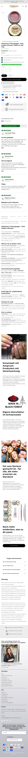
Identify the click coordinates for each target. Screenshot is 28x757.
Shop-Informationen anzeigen (10, 91)
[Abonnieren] (24, 732)
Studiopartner (4, 694)
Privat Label (4, 699)
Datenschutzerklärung (6, 675)
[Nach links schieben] (11, 38)
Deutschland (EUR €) (13, 739)
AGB (2, 673)
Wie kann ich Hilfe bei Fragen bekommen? (11, 573)
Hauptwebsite (4, 701)
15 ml (4, 75)
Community (4, 696)
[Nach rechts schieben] (16, 38)
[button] (22, 6)
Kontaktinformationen (6, 680)
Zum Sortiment (14, 545)
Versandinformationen (6, 682)
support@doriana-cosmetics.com (12, 717)
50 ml (10, 75)
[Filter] (22, 126)
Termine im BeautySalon (7, 702)
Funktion (20, 216)
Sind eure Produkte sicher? (8, 565)
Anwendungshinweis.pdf (7, 82)
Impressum (4, 677)
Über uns (3, 692)
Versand (7, 55)
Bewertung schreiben (11, 126)
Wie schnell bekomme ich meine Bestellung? (11, 569)
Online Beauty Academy (7, 697)
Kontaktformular (5, 679)
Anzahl (3, 66)
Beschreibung (4, 216)
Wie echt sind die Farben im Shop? (9, 561)
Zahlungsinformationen (7, 685)
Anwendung (12, 216)
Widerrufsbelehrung (6, 684)
